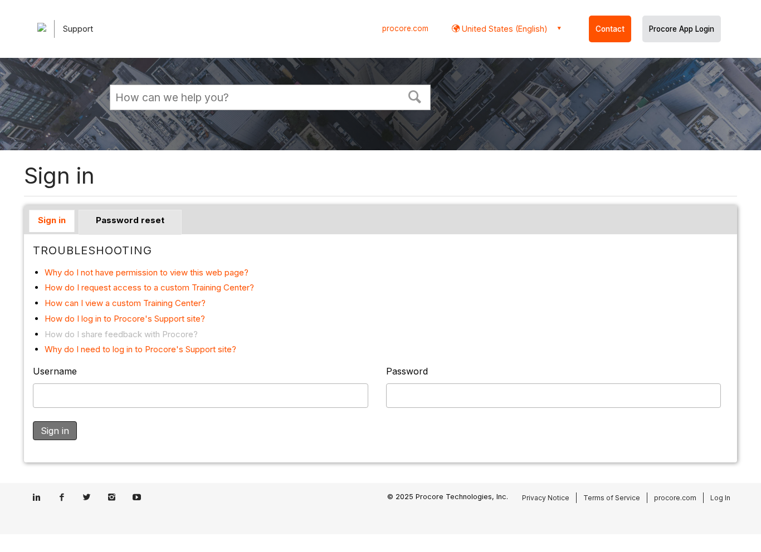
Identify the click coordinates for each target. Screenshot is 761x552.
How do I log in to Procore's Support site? (125, 318)
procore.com (405, 28)
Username (55, 371)
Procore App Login (681, 28)
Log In (720, 498)
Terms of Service (611, 498)
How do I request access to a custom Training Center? (149, 287)
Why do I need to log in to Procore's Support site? (140, 349)
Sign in (52, 220)
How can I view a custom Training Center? (125, 303)
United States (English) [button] (504, 28)
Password (407, 371)
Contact (610, 28)
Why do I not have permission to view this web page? (146, 272)
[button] (415, 95)
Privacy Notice (545, 498)
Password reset (130, 220)
